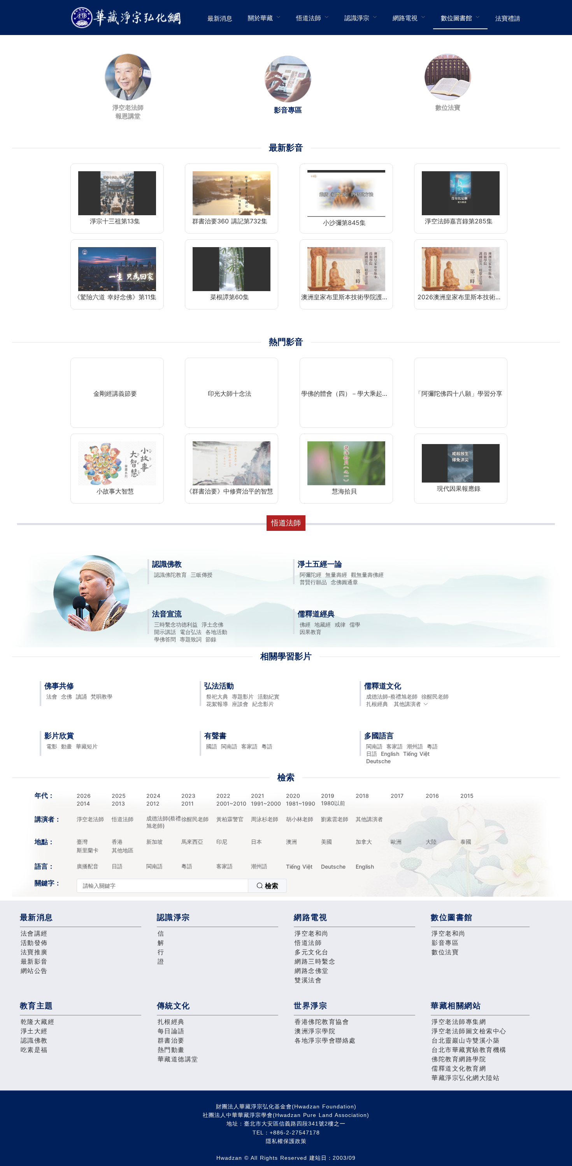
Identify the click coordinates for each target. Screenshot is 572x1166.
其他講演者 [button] (407, 704)
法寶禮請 (507, 18)
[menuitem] (220, 17)
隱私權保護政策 (286, 1141)
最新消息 (219, 18)
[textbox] (162, 886)
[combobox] (182, 886)
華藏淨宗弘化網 (127, 17)
